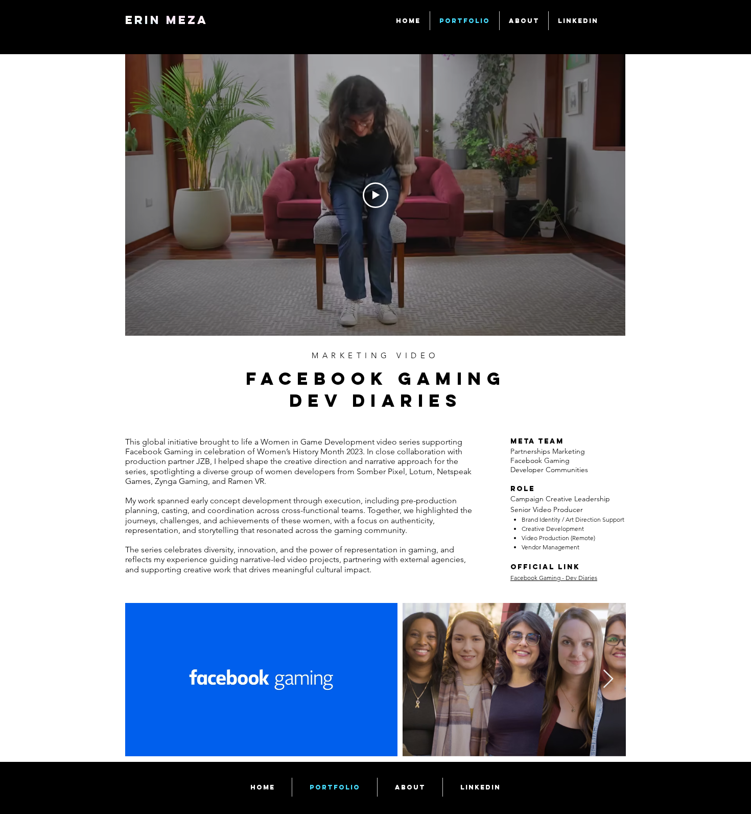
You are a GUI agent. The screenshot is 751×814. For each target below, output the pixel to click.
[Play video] (375, 195)
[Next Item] (608, 679)
